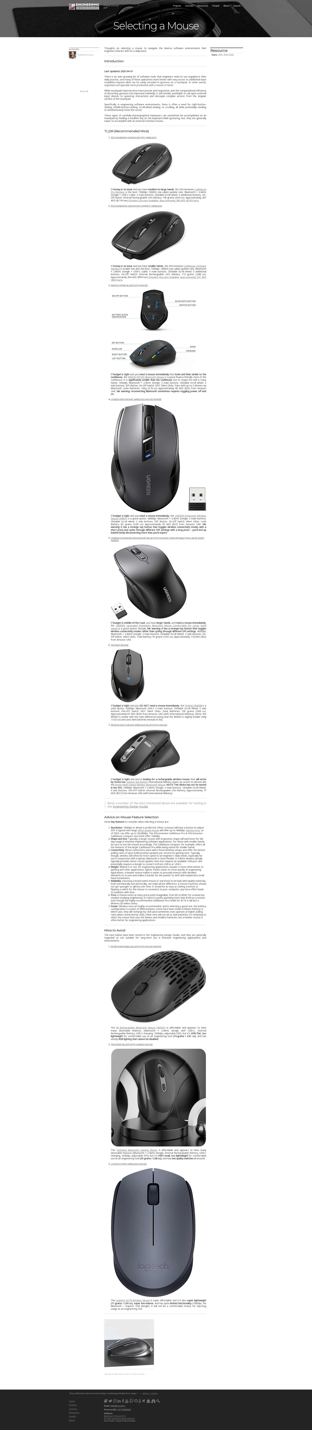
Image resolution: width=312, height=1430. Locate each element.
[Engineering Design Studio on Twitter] (110, 1401)
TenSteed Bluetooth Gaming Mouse (132, 1044)
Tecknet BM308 (119, 645)
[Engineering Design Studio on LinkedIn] (119, 1401)
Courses (189, 5)
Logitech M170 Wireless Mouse (129, 1164)
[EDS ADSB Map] (143, 1401)
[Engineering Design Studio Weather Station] (140, 1401)
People (215, 5)
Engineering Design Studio (130, 806)
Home (72, 1401)
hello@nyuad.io (117, 1405)
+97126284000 (124, 1409)
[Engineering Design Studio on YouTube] (127, 1401)
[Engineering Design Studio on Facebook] (123, 1401)
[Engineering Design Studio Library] (106, 1401)
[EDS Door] (158, 1401)
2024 (225, 54)
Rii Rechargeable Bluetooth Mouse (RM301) (136, 946)
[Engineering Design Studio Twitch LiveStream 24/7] (131, 1401)
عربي (111, 6)
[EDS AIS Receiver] (148, 1401)
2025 (231, 54)
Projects (177, 5)
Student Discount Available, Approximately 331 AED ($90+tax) (158, 278)
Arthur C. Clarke (149, 1393)
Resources (203, 5)
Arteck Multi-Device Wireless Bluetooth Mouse (139, 725)
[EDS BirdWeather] (153, 1401)
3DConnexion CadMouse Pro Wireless (133, 137)
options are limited (137, 781)
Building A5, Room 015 (114, 1415)
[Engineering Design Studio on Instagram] (115, 1401)
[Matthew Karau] (84, 57)
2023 (220, 54)
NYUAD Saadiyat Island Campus (119, 1418)
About (226, 5)
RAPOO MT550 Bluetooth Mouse (129, 285)
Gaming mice (193, 830)
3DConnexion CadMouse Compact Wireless (136, 206)
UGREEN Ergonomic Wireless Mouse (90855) (136, 399)
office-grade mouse (148, 830)
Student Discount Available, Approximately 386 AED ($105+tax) (163, 200)
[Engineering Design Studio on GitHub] (136, 1401)
